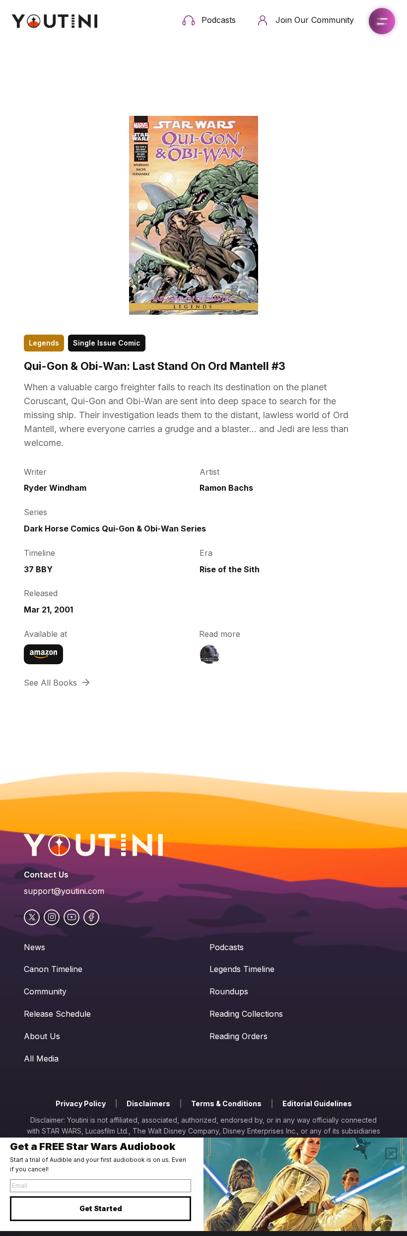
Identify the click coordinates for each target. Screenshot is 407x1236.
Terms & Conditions (226, 1103)
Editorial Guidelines (317, 1103)
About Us (42, 1036)
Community (45, 991)
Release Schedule (57, 1014)
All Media (41, 1058)
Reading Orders (238, 1036)
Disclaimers (148, 1103)
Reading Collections (246, 1014)
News (34, 947)
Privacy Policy (81, 1103)
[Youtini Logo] (54, 21)
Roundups (228, 991)
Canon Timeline (53, 969)
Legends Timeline (241, 969)
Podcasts (226, 947)
